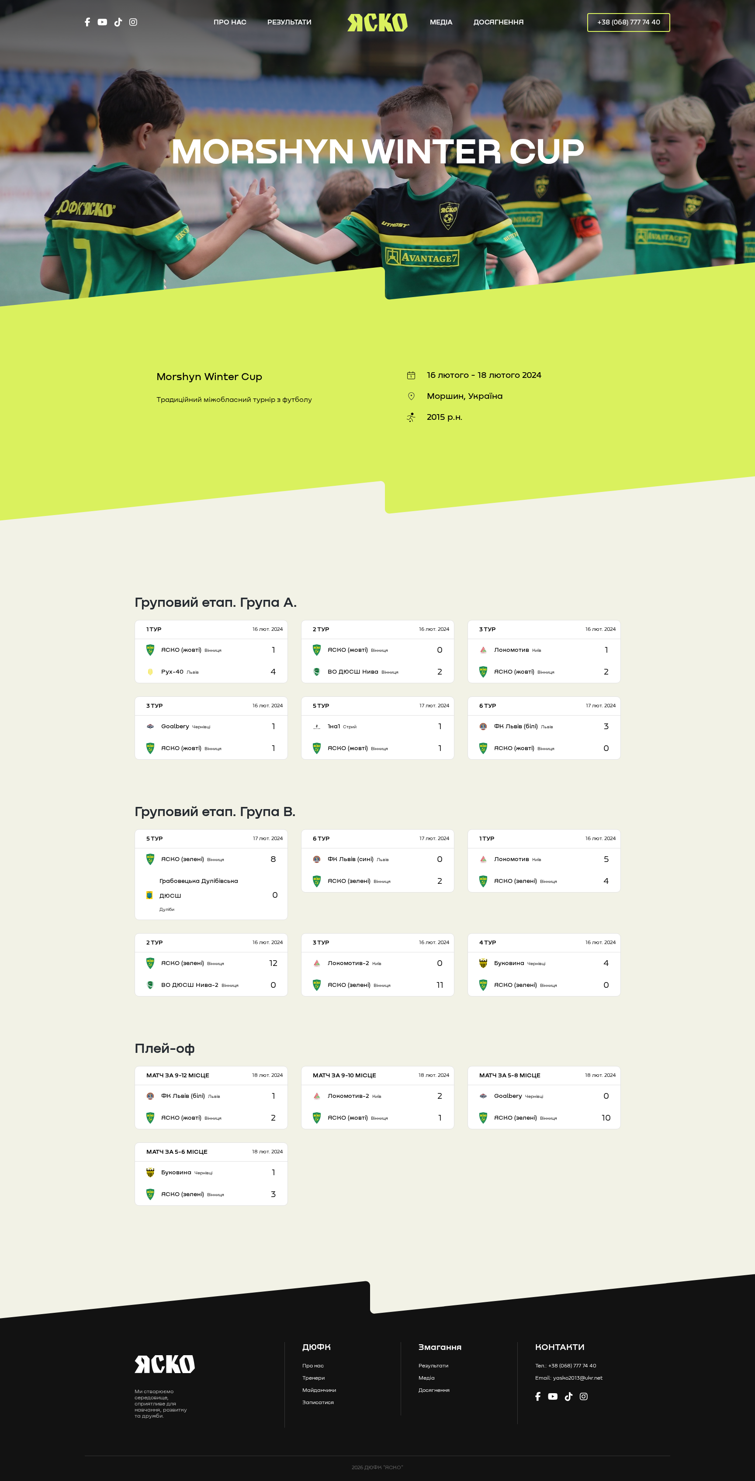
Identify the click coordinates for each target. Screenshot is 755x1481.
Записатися (318, 1402)
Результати (289, 22)
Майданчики (319, 1390)
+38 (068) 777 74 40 (628, 22)
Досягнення (499, 22)
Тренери (313, 1378)
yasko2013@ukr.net (578, 1378)
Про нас (230, 22)
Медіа (441, 22)
